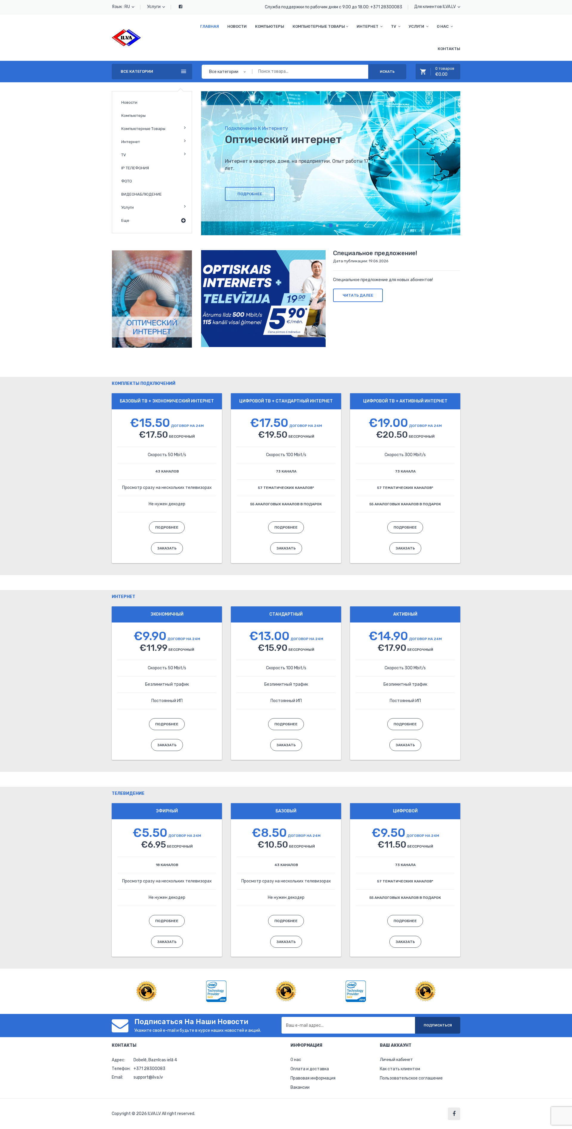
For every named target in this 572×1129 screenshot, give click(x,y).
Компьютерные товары (143, 128)
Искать (387, 71)
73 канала (286, 471)
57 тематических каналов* (286, 488)
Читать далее (358, 295)
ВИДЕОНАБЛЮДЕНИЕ (141, 194)
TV (123, 155)
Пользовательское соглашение (411, 1078)
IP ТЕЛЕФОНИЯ (135, 168)
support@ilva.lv (148, 1077)
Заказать (167, 548)
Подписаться (438, 1025)
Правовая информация (312, 1078)
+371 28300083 (386, 7)
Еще (125, 220)
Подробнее (249, 194)
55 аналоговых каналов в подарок (286, 504)
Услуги (154, 6)
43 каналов (167, 471)
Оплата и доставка (309, 1068)
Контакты (449, 49)
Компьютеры (269, 26)
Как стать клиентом (400, 1068)
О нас (295, 1059)
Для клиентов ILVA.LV (435, 6)
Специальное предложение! (375, 253)
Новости (237, 26)
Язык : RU (121, 6)
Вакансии (300, 1087)
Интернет (130, 142)
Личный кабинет (396, 1059)
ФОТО (126, 181)
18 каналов (167, 865)
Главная (209, 26)
